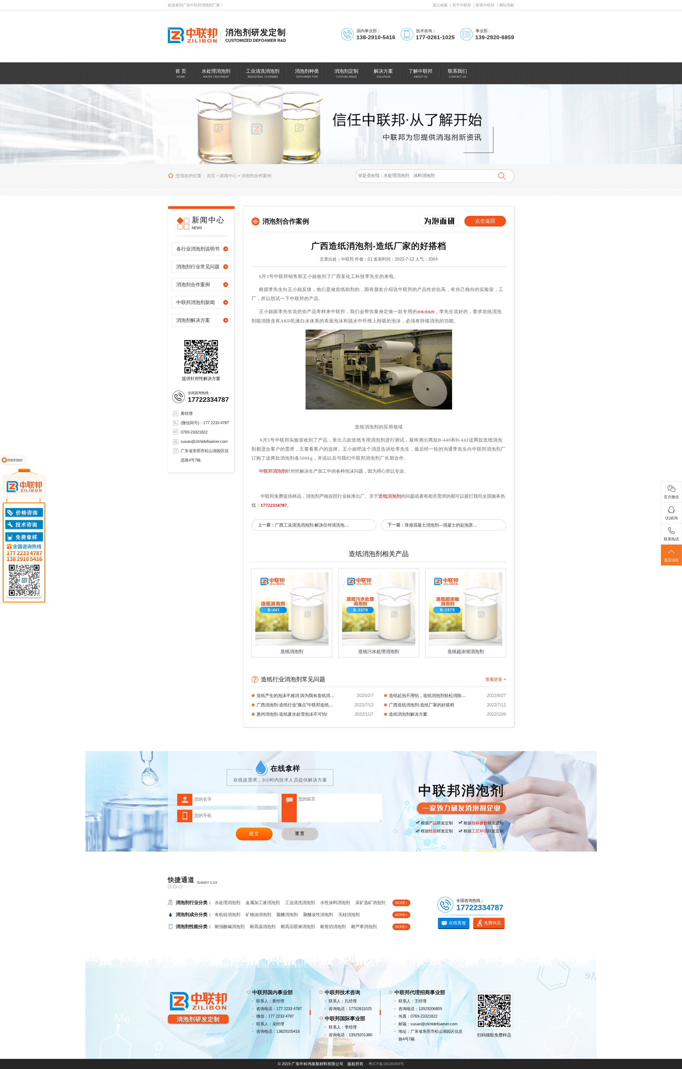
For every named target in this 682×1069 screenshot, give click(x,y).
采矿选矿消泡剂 (370, 902)
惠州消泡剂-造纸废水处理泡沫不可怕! (292, 714)
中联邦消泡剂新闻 (195, 302)
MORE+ (401, 903)
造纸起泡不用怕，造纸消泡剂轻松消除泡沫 (429, 695)
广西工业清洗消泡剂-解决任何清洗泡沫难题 (312, 525)
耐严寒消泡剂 (364, 926)
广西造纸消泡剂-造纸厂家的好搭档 (421, 705)
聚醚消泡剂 (287, 914)
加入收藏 (440, 5)
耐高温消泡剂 (262, 926)
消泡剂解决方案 (193, 320)
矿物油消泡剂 (258, 914)
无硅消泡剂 (349, 914)
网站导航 (506, 5)
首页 (211, 175)
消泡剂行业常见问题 (198, 266)
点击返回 (485, 221)
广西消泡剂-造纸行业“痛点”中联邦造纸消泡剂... (296, 705)
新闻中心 (228, 175)
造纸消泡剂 (426, 312)
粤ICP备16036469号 (386, 1064)
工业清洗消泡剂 (300, 902)
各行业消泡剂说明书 (198, 249)
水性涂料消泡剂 (335, 902)
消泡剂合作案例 (256, 175)
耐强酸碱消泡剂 (230, 926)
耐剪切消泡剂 (333, 926)
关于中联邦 (461, 5)
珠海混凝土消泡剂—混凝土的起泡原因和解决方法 (442, 525)
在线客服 (457, 923)
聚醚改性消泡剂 (318, 914)
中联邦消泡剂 (272, 471)
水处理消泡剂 (227, 902)
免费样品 (492, 923)
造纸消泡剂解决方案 (408, 714)
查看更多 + (495, 679)
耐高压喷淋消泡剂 (298, 926)
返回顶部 (671, 560)
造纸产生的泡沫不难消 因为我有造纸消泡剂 (296, 695)
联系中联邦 (485, 5)
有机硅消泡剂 (227, 914)
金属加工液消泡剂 (263, 902)
